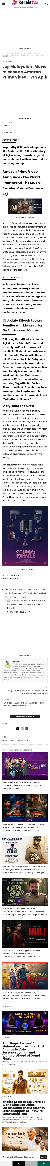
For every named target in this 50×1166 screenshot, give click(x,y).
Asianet (5, 1038)
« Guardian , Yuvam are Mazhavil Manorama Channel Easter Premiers (23, 704)
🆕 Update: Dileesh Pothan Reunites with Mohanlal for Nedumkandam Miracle (26, 604)
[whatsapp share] (26, 728)
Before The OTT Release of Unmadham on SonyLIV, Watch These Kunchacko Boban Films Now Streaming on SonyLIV (23, 869)
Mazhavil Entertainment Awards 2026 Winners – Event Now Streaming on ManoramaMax (22, 785)
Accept (43, 1157)
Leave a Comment (25, 716)
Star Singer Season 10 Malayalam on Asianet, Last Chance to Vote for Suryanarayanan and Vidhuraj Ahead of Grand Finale (23, 1051)
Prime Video (23, 740)
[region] (25, 28)
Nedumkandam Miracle (31, 351)
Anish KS (6, 125)
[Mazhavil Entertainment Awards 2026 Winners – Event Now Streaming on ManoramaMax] (25, 766)
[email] (31, 1163)
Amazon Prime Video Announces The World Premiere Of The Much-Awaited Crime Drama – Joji (25, 593)
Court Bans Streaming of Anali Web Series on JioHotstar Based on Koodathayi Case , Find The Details (21, 953)
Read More (34, 1157)
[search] (46, 4)
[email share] (22, 728)
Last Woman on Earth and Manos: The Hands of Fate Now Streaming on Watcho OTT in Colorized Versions (23, 827)
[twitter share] (17, 728)
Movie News (7, 1096)
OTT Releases (37, 54)
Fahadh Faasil (8, 740)
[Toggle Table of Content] (4, 585)
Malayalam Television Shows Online (16, 54)
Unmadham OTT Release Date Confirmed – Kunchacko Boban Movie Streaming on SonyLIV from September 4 (24, 911)
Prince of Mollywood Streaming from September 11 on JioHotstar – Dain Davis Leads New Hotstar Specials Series (24, 995)
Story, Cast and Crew (18, 611)
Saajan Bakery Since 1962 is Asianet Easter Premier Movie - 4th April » (28, 692)
